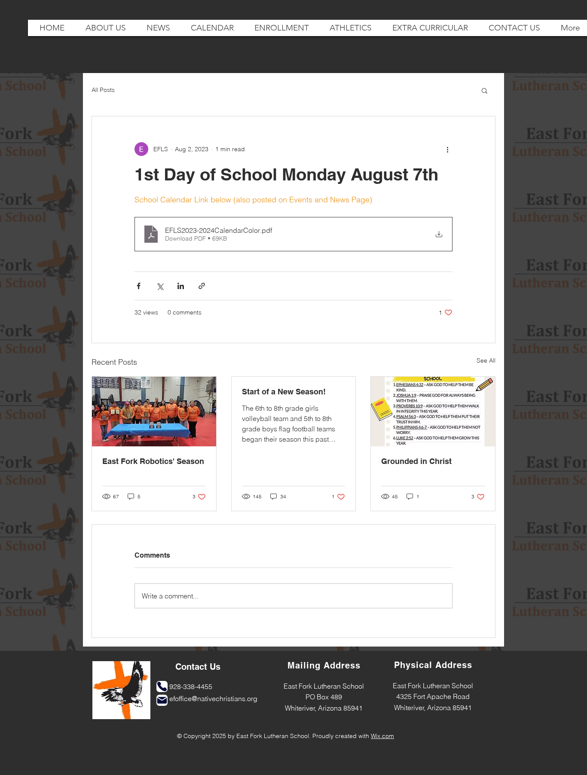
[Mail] (162, 700)
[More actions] (447, 149)
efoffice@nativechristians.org (213, 698)
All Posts (103, 90)
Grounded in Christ (416, 461)
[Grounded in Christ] (433, 411)
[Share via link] (202, 286)
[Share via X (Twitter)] (160, 286)
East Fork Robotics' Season (153, 461)
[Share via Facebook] (139, 286)
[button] (484, 90)
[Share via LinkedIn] (181, 286)
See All (486, 360)
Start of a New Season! (284, 391)
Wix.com (382, 736)
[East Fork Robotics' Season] (154, 411)
